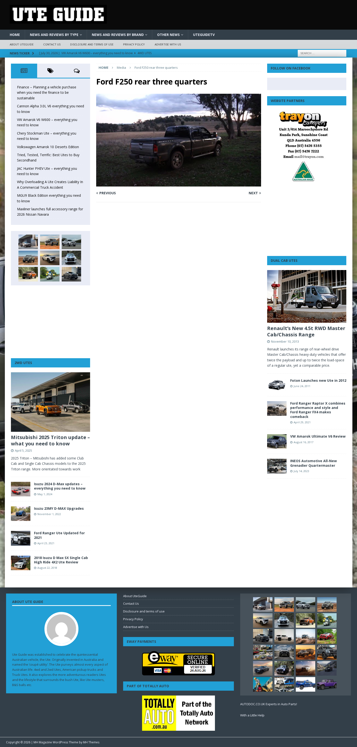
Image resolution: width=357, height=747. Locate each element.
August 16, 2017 (303, 442)
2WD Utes (23, 362)
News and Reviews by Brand (118, 34)
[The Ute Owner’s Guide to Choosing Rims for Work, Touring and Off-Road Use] (305, 636)
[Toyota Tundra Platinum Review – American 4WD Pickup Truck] (262, 668)
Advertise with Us (168, 44)
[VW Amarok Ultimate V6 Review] (277, 441)
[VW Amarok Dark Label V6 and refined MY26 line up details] (327, 668)
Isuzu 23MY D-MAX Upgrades (59, 508)
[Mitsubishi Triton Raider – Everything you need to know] (305, 668)
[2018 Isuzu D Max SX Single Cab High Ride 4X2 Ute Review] (20, 563)
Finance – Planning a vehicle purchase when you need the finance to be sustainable (46, 92)
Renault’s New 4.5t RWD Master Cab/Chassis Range (306, 331)
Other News (168, 34)
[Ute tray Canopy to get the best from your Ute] (305, 684)
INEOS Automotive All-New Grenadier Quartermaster (313, 462)
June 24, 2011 (302, 386)
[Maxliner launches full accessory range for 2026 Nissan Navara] (284, 636)
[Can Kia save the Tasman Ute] (327, 652)
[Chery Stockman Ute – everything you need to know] (28, 258)
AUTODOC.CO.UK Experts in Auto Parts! (268, 704)
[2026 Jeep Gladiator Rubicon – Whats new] (327, 684)
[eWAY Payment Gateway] (178, 673)
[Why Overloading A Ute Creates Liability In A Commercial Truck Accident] (50, 274)
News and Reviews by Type (54, 34)
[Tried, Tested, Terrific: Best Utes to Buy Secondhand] (71, 258)
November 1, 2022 (49, 514)
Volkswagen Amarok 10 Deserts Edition (48, 146)
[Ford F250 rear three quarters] (178, 183)
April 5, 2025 (23, 450)
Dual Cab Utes (284, 260)
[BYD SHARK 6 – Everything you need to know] (284, 668)
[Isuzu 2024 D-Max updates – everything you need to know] (20, 489)
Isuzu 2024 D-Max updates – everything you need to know (59, 486)
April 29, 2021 (302, 422)
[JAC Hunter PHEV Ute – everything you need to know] (28, 274)
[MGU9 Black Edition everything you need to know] (71, 274)
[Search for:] (322, 53)
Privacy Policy (134, 44)
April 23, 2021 (45, 543)
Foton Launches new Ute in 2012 (318, 380)
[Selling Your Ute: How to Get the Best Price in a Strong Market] (262, 652)
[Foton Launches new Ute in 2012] (277, 384)
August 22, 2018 (47, 567)
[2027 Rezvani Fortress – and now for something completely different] (284, 652)
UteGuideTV (204, 34)
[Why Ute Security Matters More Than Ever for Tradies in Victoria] (262, 684)
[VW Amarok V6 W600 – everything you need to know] (71, 242)
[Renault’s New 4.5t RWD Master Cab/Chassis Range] (306, 296)
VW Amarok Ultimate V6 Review (318, 436)
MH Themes (91, 742)
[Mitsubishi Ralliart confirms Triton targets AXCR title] (327, 636)
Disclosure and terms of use (91, 44)
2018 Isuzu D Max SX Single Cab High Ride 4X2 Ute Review (61, 559)
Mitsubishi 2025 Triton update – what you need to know (50, 440)
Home (15, 34)
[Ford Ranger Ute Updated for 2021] (20, 538)
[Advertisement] (50, 321)
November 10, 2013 (285, 341)
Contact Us (51, 44)
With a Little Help (252, 715)
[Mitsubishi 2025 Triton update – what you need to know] (50, 402)
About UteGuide (22, 44)
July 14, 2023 (301, 471)
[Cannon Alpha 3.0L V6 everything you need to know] (50, 242)
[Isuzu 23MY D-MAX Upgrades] (20, 513)
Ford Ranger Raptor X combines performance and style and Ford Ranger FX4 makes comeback (317, 410)
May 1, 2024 (44, 494)
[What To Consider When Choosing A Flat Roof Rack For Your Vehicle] (284, 684)
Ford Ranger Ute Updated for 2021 (59, 535)
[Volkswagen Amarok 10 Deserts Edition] (50, 258)
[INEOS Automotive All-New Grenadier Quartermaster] (277, 466)
